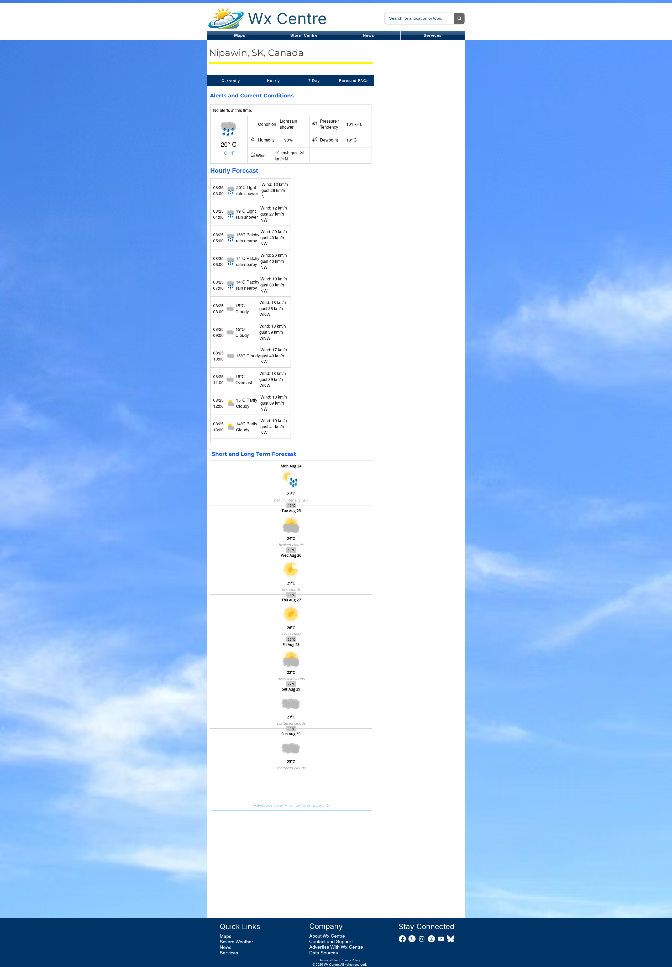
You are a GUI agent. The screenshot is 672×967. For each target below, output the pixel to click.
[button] (304, 35)
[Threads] (431, 938)
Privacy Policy (350, 960)
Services (229, 952)
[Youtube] (441, 938)
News (226, 947)
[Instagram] (421, 938)
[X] (412, 938)
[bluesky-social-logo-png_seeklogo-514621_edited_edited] (450, 938)
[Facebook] (402, 938)
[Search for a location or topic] (459, 18)
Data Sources (323, 952)
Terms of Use (328, 960)
